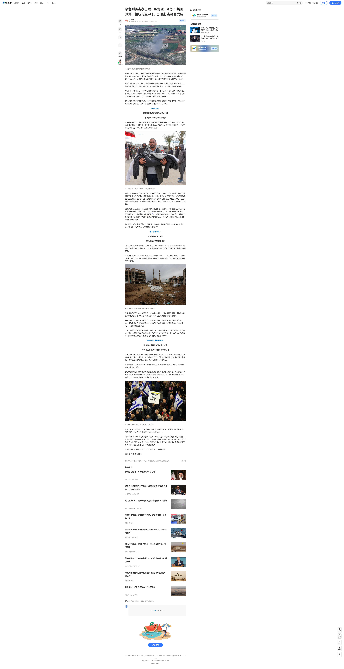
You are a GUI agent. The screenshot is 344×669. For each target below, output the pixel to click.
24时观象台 (128, 494)
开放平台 (152, 655)
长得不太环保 (129, 566)
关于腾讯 (127, 655)
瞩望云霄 (127, 523)
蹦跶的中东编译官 (130, 508)
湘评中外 (127, 479)
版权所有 (158, 663)
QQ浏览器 (174, 655)
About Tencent (134, 655)
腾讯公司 (153, 663)
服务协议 (141, 655)
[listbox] (155, 531)
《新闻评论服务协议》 (149, 601)
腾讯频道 (180, 655)
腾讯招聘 (163, 655)
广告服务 (158, 655)
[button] (214, 15)
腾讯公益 (169, 655)
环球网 (127, 595)
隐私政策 (147, 655)
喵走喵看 (127, 580)
